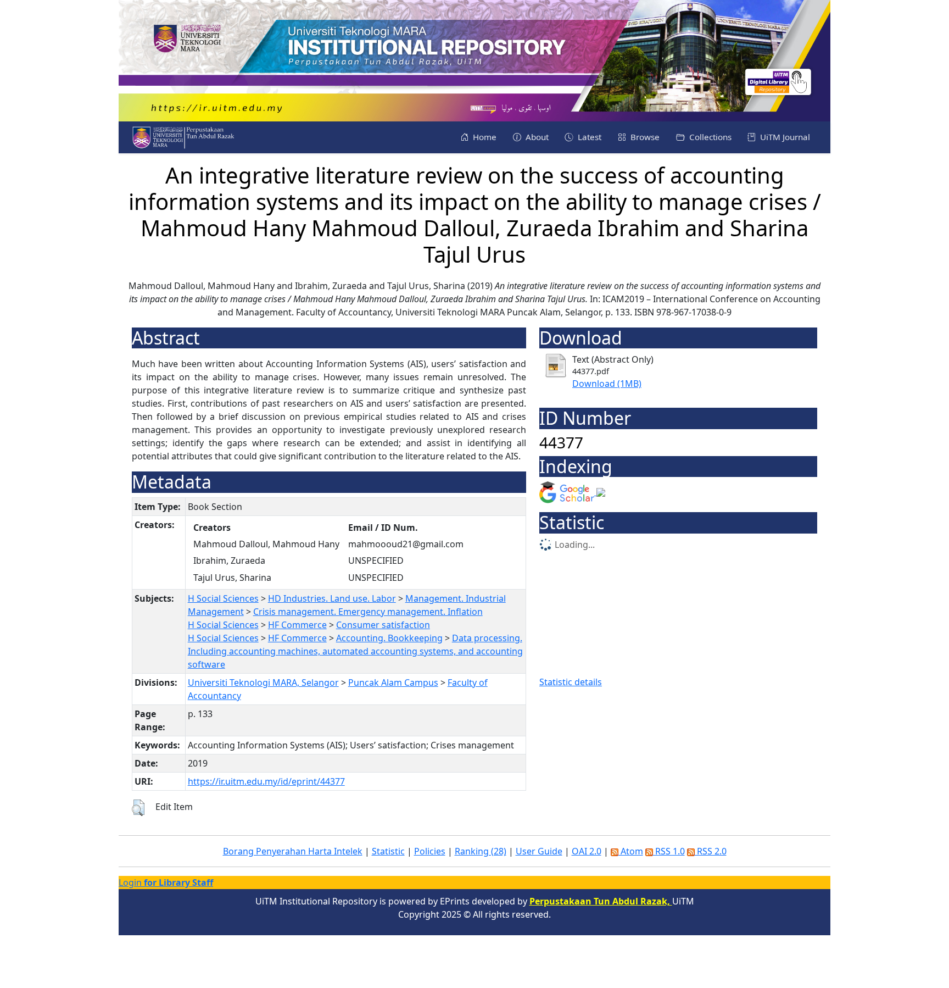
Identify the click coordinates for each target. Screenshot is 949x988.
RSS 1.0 (669, 851)
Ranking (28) (480, 851)
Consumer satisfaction (383, 625)
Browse (644, 136)
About (536, 136)
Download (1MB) (606, 384)
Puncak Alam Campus (393, 682)
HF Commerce (297, 625)
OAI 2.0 (586, 851)
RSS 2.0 (711, 851)
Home (483, 136)
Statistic (388, 851)
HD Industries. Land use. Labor (332, 598)
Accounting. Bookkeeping (389, 638)
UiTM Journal (784, 136)
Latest (588, 136)
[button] (138, 808)
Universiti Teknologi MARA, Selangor (263, 682)
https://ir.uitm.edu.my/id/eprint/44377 (266, 781)
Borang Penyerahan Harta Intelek (292, 851)
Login (166, 882)
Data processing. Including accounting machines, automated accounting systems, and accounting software (355, 651)
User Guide (539, 851)
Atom (630, 851)
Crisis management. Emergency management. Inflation (368, 612)
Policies (429, 851)
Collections (709, 136)
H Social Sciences (223, 598)
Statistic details (570, 682)
